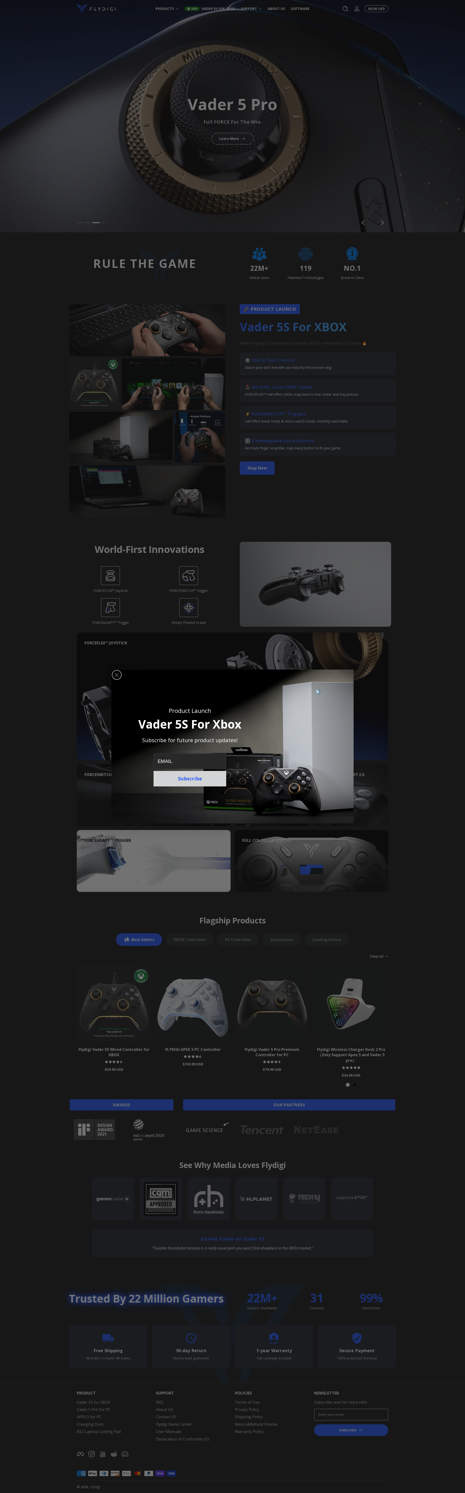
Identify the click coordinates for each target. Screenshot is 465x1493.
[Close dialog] (116, 675)
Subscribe (190, 778)
